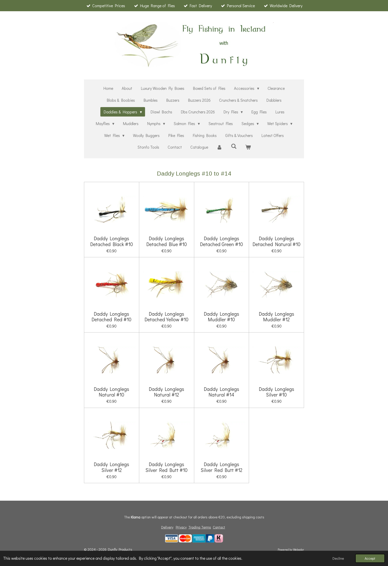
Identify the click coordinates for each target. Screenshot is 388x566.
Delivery (167, 527)
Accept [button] (370, 558)
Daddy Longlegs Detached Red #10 (111, 316)
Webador (298, 550)
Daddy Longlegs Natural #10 (111, 391)
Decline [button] (338, 558)
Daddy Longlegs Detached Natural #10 (276, 241)
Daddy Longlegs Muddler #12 (276, 316)
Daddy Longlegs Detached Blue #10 (166, 241)
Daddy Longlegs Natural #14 (221, 391)
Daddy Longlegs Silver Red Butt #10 (166, 467)
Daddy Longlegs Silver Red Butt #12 (221, 467)
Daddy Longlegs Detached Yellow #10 (166, 316)
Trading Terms (199, 527)
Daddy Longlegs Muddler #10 (221, 316)
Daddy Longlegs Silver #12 (111, 467)
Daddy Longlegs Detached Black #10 (111, 241)
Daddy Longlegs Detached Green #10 (221, 241)
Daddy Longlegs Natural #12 (166, 391)
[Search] (234, 146)
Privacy (181, 527)
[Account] (219, 147)
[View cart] (248, 147)
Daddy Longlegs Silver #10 (276, 391)
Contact (219, 527)
